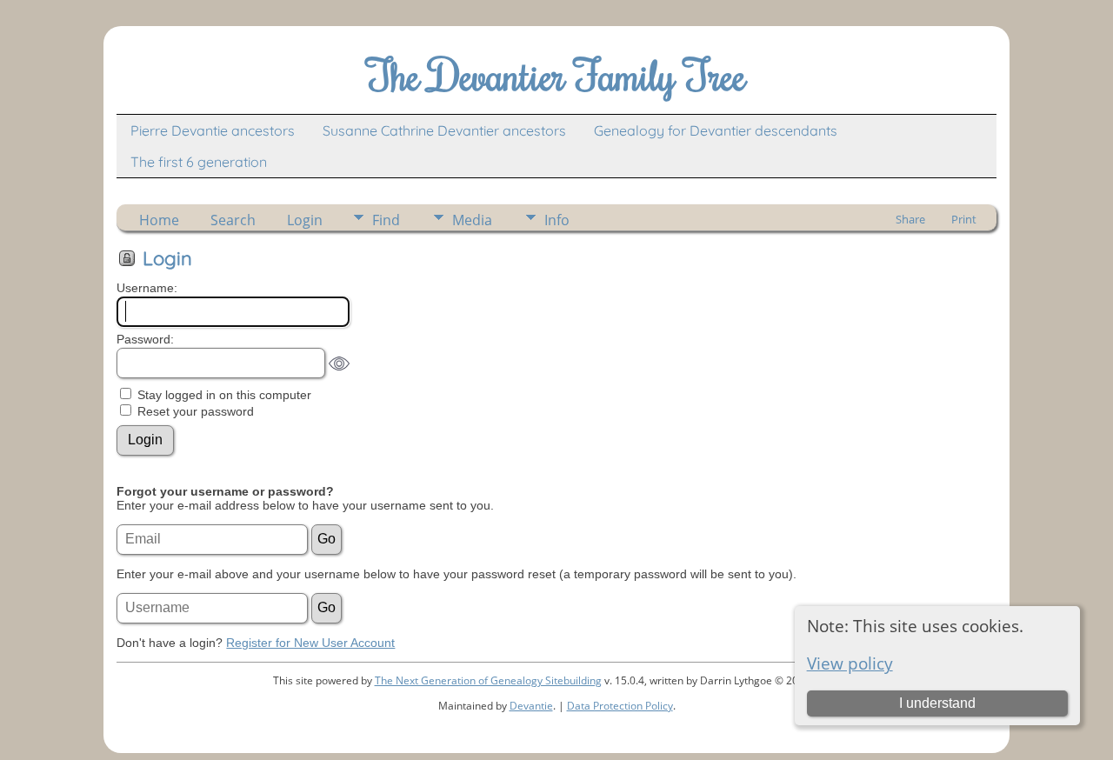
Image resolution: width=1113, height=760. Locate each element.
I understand (937, 703)
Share (910, 219)
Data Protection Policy (620, 705)
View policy (850, 663)
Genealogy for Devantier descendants (715, 130)
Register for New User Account (310, 643)
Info (557, 220)
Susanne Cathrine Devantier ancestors (444, 130)
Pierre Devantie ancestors (212, 130)
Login (305, 220)
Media (472, 220)
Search (233, 220)
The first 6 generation (198, 161)
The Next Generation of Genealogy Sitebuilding (488, 680)
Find (386, 220)
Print (963, 219)
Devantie (531, 705)
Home (159, 220)
